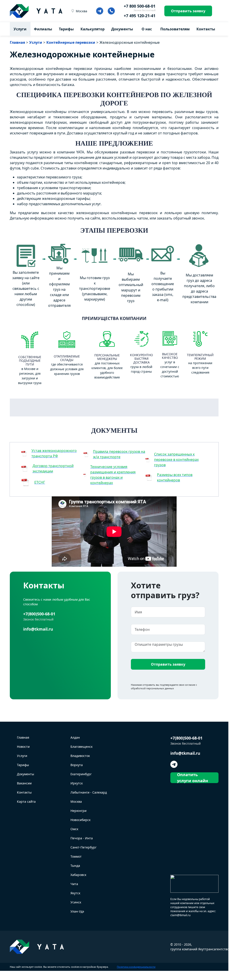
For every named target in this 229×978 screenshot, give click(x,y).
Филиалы (43, 29)
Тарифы (66, 29)
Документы (122, 29)
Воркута (76, 765)
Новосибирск (80, 820)
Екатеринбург (81, 774)
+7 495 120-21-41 (139, 15)
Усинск (75, 902)
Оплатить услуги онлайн (192, 777)
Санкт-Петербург (83, 847)
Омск (74, 829)
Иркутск (76, 783)
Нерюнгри (78, 811)
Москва (81, 11)
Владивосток (80, 756)
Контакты (205, 29)
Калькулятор (92, 29)
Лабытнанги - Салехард (88, 792)
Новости (23, 746)
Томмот (76, 856)
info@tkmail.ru (38, 629)
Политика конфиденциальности (136, 966)
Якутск (75, 893)
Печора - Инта (81, 838)
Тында (75, 865)
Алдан (75, 737)
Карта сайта (26, 801)
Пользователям (175, 29)
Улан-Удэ (77, 911)
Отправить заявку (188, 10)
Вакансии (24, 783)
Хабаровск (78, 875)
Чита (74, 884)
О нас (147, 29)
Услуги (20, 29)
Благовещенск (81, 746)
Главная (23, 737)
